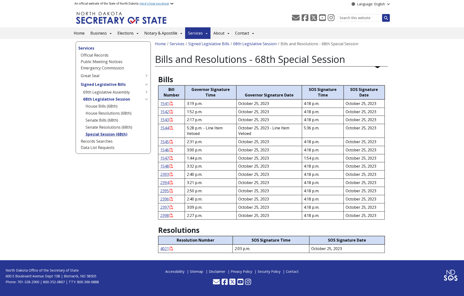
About (219, 33)
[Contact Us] (296, 18)
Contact (242, 33)
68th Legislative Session (255, 43)
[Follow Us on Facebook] (305, 18)
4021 (164, 248)
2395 (164, 190)
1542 (164, 111)
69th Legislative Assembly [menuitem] (106, 92)
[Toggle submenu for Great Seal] (146, 76)
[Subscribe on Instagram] (331, 18)
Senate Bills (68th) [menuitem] (102, 120)
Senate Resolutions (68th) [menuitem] (109, 127)
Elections (125, 33)
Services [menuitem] (86, 48)
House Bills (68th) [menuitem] (101, 106)
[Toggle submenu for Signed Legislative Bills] (146, 84)
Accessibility (174, 271)
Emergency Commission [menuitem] (102, 68)
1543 (164, 119)
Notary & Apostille (160, 33)
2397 (164, 207)
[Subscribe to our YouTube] (322, 18)
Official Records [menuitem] (95, 55)
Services (195, 33)
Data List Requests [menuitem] (98, 147)
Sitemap (196, 271)
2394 (164, 182)
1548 (164, 166)
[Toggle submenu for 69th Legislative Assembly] (146, 92)
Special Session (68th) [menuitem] (106, 134)
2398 (164, 215)
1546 (164, 150)
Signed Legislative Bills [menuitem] (103, 84)
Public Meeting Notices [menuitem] (102, 61)
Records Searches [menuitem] (97, 141)
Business (98, 33)
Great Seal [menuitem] (90, 75)
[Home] (122, 17)
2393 (164, 174)
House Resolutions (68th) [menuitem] (108, 113)
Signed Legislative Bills (208, 43)
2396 (164, 199)
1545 (164, 141)
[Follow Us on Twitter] (313, 18)
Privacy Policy (241, 271)
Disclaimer (217, 271)
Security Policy (269, 271)
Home (79, 33)
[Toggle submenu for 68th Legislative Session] (146, 99)
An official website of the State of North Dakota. (121, 3)
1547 (164, 158)
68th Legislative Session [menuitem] (106, 99)
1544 (164, 128)
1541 (164, 103)
